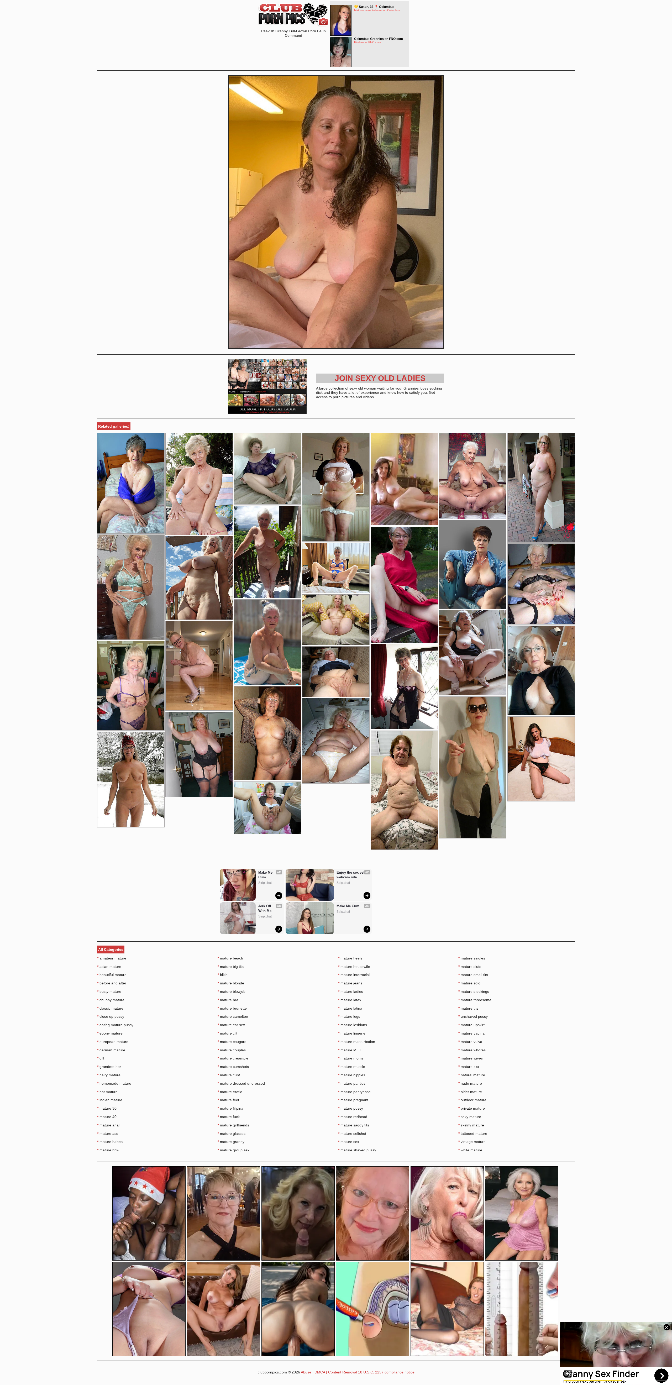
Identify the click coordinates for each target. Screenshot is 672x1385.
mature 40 (107, 1117)
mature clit (227, 1033)
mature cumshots (233, 1066)
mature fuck (229, 1117)
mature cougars (232, 1042)
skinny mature (471, 1125)
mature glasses (231, 1133)
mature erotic (230, 1092)
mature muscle (351, 1066)
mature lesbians (352, 1025)
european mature (112, 1042)
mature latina (350, 1008)
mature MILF (350, 1050)
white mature (470, 1150)
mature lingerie (351, 1033)
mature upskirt (471, 1025)
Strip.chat (265, 883)
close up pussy (110, 1016)
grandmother (109, 1066)
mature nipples (351, 1075)
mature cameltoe (233, 1016)
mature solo (469, 983)
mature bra (228, 1000)
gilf (100, 1058)
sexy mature (469, 1117)
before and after (111, 983)
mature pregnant (353, 1100)
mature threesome (474, 1000)
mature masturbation (356, 1042)
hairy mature (108, 1075)
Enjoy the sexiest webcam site (351, 874)
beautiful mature (112, 975)
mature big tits (231, 966)
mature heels (350, 958)
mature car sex (231, 1025)
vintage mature (472, 1142)
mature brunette (232, 1008)
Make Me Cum (266, 874)
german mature (111, 1050)
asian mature (109, 966)
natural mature (471, 1075)
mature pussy (350, 1108)
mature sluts (469, 966)
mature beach (230, 958)
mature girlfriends (233, 1125)
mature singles (471, 958)
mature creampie (233, 1058)
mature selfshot (352, 1133)
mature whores (472, 1050)
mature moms (351, 1058)
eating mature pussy (115, 1025)
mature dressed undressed (241, 1083)
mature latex (349, 1000)
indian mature (109, 1100)
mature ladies (350, 991)
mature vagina (471, 1033)
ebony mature (110, 1033)
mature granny (231, 1142)
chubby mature (110, 1000)
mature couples (232, 1050)
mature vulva (470, 1042)
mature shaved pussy (357, 1150)
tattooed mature (472, 1133)
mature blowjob (231, 991)
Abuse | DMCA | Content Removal (329, 1372)
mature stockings (473, 991)
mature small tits (473, 975)
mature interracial (354, 975)
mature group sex (233, 1150)
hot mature (107, 1092)
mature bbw (108, 1150)
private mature (471, 1108)
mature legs (349, 1016)
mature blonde (231, 983)
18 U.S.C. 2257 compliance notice (386, 1372)
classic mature (110, 1008)
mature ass (107, 1133)
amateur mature (111, 958)
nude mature (470, 1083)
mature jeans (350, 983)
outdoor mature (472, 1100)
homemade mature (114, 1083)
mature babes (110, 1142)
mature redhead (352, 1117)
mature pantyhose (354, 1092)
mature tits (468, 1008)
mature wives (470, 1058)
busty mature (109, 991)
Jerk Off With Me (265, 908)
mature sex (348, 1142)
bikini (223, 975)
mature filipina (230, 1108)
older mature (470, 1092)
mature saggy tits (353, 1125)
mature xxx (468, 1066)
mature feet (228, 1100)
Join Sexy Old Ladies (380, 378)
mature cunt (229, 1075)
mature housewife (354, 966)
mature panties (351, 1083)
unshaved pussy (473, 1016)
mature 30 (107, 1108)
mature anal (108, 1125)
